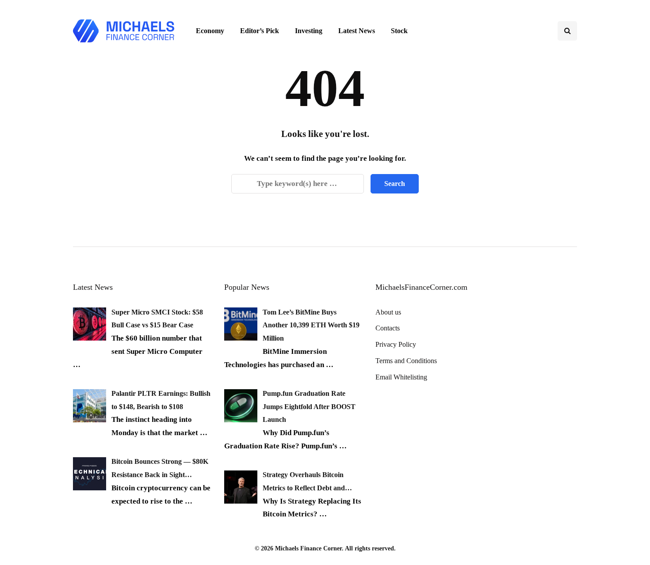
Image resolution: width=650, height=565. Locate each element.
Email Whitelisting (401, 377)
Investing (308, 30)
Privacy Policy (395, 344)
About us (388, 312)
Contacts (387, 328)
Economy (210, 30)
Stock (399, 30)
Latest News (356, 30)
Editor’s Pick (259, 30)
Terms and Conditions (406, 360)
